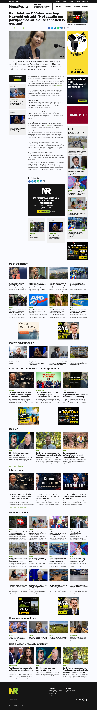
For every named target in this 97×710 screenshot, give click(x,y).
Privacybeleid (53, 692)
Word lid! (18, 1)
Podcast (58, 6)
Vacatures (52, 695)
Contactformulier (70, 690)
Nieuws (71, 1)
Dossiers (77, 1)
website (47, 125)
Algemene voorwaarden (55, 690)
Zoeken (58, 1)
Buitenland (67, 6)
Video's (85, 6)
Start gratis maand (43, 211)
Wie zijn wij (85, 1)
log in (53, 211)
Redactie (68, 692)
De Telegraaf (58, 85)
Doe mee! (17, 80)
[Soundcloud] (82, 72)
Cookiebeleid (52, 693)
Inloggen (11, 1)
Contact (64, 1)
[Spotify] (72, 72)
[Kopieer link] (63, 28)
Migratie (77, 6)
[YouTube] (78, 72)
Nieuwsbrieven (13, 699)
